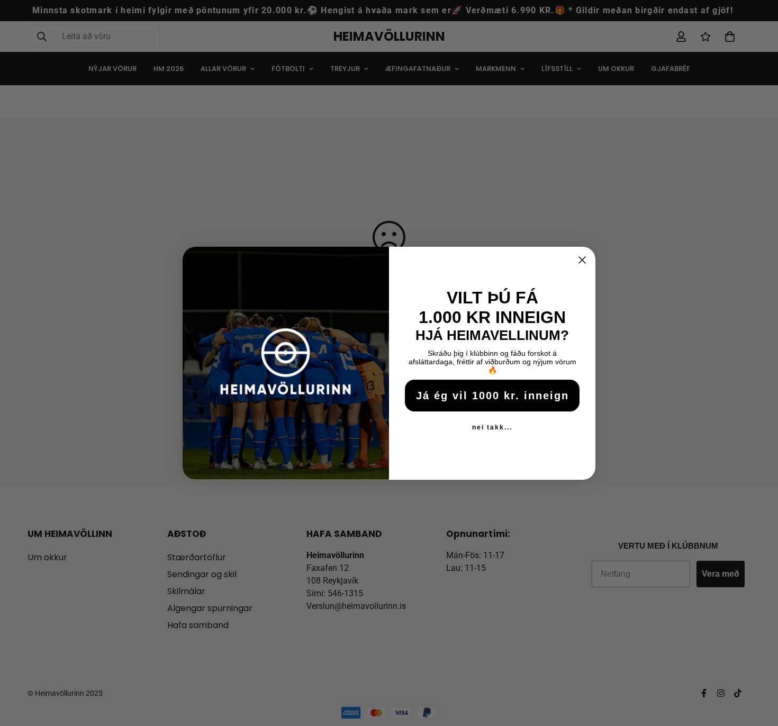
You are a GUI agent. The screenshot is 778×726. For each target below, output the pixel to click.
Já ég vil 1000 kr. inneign (492, 395)
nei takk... (492, 427)
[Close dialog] (582, 260)
